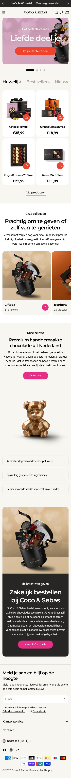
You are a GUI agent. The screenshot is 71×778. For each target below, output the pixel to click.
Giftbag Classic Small (52, 126)
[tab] (11, 82)
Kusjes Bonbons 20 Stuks (18, 175)
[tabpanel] (35, 137)
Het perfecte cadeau (36, 51)
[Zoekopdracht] (56, 12)
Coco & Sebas (20, 770)
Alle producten (36, 192)
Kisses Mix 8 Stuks (52, 175)
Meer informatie (35, 644)
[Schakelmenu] (3, 12)
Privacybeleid (39, 711)
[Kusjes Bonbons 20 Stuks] (18, 154)
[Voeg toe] (26, 117)
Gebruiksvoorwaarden (13, 711)
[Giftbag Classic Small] (52, 106)
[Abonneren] (64, 699)
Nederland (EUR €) (17, 741)
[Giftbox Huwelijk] (18, 106)
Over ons (35, 375)
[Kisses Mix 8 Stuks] (52, 154)
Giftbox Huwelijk (18, 126)
